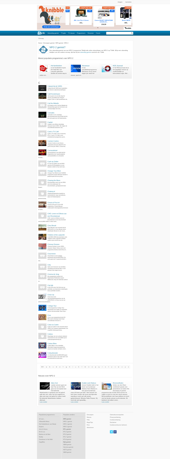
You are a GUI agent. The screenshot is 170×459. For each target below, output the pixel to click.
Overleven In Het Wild (46, 439)
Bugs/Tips (90, 422)
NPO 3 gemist (67, 426)
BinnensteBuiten (118, 383)
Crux (49, 315)
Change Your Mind (54, 171)
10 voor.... (42, 419)
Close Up (51, 295)
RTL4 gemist (67, 431)
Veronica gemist (68, 447)
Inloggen (120, 2)
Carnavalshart (52, 150)
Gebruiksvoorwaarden (117, 414)
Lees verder (43, 402)
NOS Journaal (118, 66)
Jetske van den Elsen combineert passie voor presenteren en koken (120, 387)
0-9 (42, 367)
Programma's (81, 33)
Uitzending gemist (53, 33)
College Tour (52, 306)
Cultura (50, 334)
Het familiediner (56, 66)
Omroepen (90, 414)
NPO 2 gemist (67, 424)
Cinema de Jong (53, 274)
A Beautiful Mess (44, 421)
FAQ (88, 420)
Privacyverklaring (115, 417)
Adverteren (90, 427)
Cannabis (51, 113)
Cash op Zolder (53, 161)
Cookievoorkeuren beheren (118, 425)
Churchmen (52, 254)
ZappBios (42, 442)
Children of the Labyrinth (56, 235)
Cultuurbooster (53, 353)
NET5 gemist (67, 449)
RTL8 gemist (67, 439)
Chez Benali (52, 225)
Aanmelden (128, 2)
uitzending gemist (85, 52)
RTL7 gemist (67, 437)
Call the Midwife (53, 103)
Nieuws (89, 417)
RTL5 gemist (67, 434)
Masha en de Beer (44, 434)
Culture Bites (52, 343)
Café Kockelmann (54, 94)
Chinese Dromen (53, 244)
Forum (98, 33)
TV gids (63, 33)
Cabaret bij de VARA (55, 86)
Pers (88, 425)
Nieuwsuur (86, 66)
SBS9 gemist (67, 452)
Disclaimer (113, 422)
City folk (50, 285)
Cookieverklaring (115, 420)
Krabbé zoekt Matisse (89, 383)
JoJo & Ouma (43, 429)
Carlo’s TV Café (53, 131)
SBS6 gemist (67, 444)
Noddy (41, 437)
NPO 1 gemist (67, 421)
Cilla (49, 265)
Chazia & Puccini (54, 202)
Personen (91, 33)
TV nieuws (71, 33)
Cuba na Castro (53, 325)
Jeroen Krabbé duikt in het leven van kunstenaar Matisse (90, 387)
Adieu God (54, 383)
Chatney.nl (51, 191)
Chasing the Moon (54, 180)
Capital (50, 122)
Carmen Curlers (53, 141)
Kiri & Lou (42, 431)
